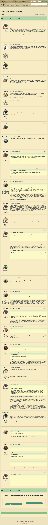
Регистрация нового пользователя (13, 504)
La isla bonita (5, 277)
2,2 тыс (6, 52)
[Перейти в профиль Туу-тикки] (5, 48)
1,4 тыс (6, 70)
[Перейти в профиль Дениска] (5, 185)
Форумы (7, 5)
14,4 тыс (5, 99)
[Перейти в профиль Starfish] (5, 219)
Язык (14, 521)
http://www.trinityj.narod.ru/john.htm (30, 369)
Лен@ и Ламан (5, 62)
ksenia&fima (5, 22)
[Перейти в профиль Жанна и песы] (5, 111)
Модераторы (17, 5)
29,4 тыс (5, 189)
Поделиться (36, 14)
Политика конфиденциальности (24, 521)
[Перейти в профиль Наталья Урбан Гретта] (5, 141)
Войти (34, 503)
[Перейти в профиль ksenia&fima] (3, 14)
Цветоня (5, 344)
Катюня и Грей (5, 91)
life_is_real (5, 76)
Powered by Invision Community (24, 523)
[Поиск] (46, 4)
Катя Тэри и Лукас (5, 263)
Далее (11, 18)
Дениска (5, 181)
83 (5, 375)
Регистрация (44, 1)
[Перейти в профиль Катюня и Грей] (5, 95)
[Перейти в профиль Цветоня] (5, 348)
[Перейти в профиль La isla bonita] (5, 281)
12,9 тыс (6, 420)
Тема (17, 521)
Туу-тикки (5, 44)
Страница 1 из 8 (17, 18)
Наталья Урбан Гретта (5, 137)
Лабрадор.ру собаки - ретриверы (19, 1)
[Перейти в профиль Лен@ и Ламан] (5, 65)
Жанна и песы (5, 108)
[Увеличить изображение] (26, 93)
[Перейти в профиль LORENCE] (5, 371)
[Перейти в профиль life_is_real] (5, 80)
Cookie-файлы (32, 521)
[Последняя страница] (13, 18)
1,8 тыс (6, 352)
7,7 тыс (6, 116)
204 (5, 30)
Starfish (5, 216)
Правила (12, 5)
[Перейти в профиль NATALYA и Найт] (5, 415)
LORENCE (5, 367)
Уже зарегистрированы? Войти (35, 1)
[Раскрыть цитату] (11, 170)
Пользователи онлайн (24, 5)
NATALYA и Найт (5, 412)
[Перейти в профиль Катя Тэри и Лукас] (5, 267)
